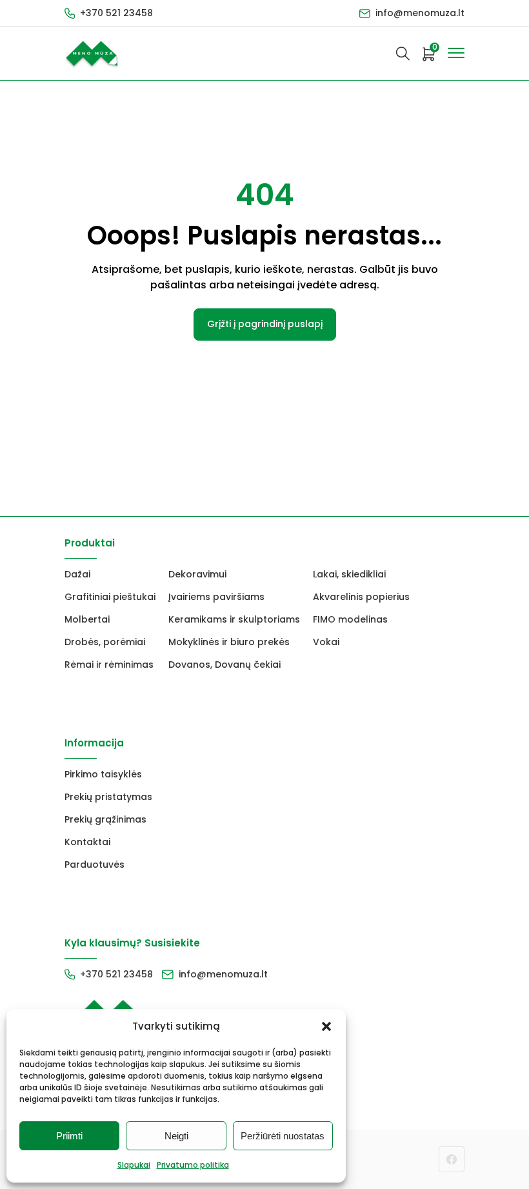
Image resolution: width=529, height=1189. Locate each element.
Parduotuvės (95, 864)
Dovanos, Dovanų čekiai (224, 664)
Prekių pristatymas (108, 796)
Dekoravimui (197, 574)
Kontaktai (87, 841)
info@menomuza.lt (419, 12)
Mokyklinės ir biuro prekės (229, 641)
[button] (326, 1026)
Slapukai (133, 1164)
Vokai (326, 641)
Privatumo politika (193, 1164)
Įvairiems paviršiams (216, 596)
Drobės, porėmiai (105, 641)
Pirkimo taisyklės (103, 774)
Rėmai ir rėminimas (109, 664)
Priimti (69, 1135)
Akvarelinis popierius (361, 596)
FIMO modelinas (350, 619)
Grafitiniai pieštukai (110, 596)
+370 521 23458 (116, 12)
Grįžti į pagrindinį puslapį (265, 323)
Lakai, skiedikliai (349, 574)
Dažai (77, 574)
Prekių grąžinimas (105, 819)
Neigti (176, 1135)
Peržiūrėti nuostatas (282, 1135)
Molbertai (87, 619)
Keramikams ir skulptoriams (234, 619)
